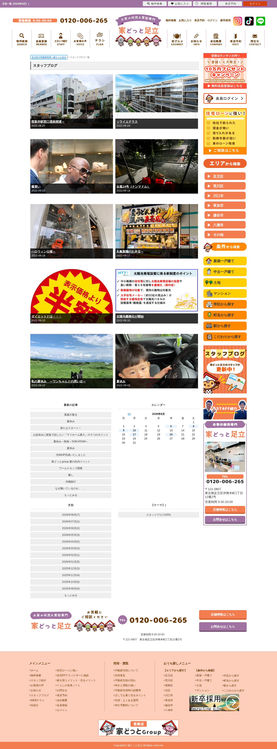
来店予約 (199, 20)
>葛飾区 (168, 685)
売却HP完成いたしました (71, 454)
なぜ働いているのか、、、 (70, 488)
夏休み (121, 381)
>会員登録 (61, 705)
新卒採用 (225, 20)
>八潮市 (168, 710)
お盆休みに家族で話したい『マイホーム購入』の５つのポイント (70, 434)
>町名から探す (230, 680)
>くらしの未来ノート (67, 685)
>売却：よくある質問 (125, 700)
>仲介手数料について (125, 705)
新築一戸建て (224, 261)
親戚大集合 (70, 414)
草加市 (218, 205)
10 (134, 430)
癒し (70, 475)
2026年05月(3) (71, 534)
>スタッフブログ (39, 695)
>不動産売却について (125, 670)
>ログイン (61, 710)
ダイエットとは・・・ (46, 316)
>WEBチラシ (36, 700)
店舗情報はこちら (225, 509)
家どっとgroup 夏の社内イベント (71, 461)
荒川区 (218, 186)
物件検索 (171, 20)
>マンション (202, 690)
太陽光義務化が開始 (130, 316)
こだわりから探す (227, 336)
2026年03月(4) (71, 548)
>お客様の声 (36, 685)
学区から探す (224, 304)
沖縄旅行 (71, 481)
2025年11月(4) (71, 575)
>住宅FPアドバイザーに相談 (72, 675)
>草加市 (168, 700)
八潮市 (218, 225)
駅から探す (222, 326)
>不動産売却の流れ (124, 680)
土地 (217, 282)
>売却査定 (119, 675)
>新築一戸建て (203, 675)
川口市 (218, 196)
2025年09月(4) (71, 588)
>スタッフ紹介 (37, 680)
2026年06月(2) (71, 528)
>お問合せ (61, 690)
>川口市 (168, 695)
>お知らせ (35, 690)
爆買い (35, 186)
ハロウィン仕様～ (43, 251)
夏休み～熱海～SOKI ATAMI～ (70, 441)
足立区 (218, 176)
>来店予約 (61, 695)
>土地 (198, 685)
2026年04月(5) (71, 541)
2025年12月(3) (71, 568)
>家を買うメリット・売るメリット (75, 680)
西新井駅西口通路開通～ (48, 121)
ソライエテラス (127, 121)
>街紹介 (34, 705)
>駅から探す (229, 685)
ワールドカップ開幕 (70, 468)
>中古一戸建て (203, 680)
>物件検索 (35, 675)
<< (129, 414)
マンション (222, 293)
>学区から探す (230, 675)
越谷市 (218, 215)
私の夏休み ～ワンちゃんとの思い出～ (58, 381)
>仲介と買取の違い (124, 685)
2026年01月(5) (71, 561)
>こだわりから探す (233, 690)
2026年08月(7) (71, 514)
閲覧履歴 (206, 3)
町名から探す (224, 315)
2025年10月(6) (71, 581)
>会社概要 (61, 700)
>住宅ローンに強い (66, 670)
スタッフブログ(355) (158, 514)
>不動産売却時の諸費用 (127, 690)
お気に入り (185, 20)
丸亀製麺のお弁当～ (130, 251)
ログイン (212, 20)
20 (171, 434)
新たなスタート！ (70, 428)
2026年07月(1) (71, 521)
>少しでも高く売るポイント (129, 695)
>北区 (167, 690)
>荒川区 (168, 680)
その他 (218, 235)
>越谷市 (168, 705)
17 (134, 434)
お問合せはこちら (225, 519)
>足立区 (168, 675)
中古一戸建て (224, 272)
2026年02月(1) (71, 555)
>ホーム (34, 670)
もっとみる (70, 495)
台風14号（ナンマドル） (133, 186)
